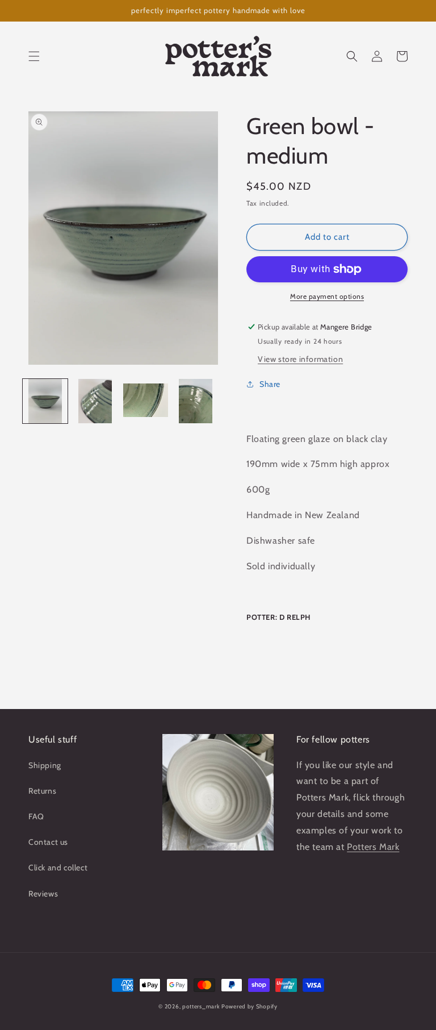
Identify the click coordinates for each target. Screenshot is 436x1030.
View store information (300, 359)
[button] (34, 56)
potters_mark (200, 1006)
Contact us (48, 842)
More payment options (327, 296)
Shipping (44, 765)
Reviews (43, 894)
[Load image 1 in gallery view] (45, 401)
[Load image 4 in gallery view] (196, 401)
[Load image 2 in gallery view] (95, 401)
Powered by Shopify (249, 1006)
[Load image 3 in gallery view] (145, 401)
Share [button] (269, 384)
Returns (42, 791)
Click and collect (57, 867)
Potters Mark (373, 846)
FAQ (36, 816)
